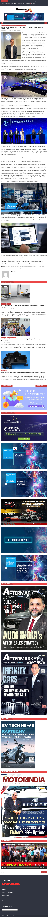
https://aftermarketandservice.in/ (18, 274)
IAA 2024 (9, 303)
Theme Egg (15, 915)
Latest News (8, 3)
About (3, 3)
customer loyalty (31, 266)
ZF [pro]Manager (18, 268)
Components (23, 25)
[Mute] (43, 867)
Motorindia (11, 30)
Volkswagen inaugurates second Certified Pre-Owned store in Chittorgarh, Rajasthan (41, 385)
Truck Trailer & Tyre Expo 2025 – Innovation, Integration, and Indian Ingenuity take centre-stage (23, 339)
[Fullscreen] (45, 867)
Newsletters (33, 3)
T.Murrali (11, 374)
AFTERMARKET (3, 25)
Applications (3, 337)
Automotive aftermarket (23, 266)
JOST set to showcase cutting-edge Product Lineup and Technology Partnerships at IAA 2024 (23, 306)
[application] (24, 856)
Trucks (15, 337)
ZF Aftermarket (25, 268)
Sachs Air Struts (11, 268)
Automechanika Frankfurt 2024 (7, 4)
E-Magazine (14, 3)
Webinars (28, 3)
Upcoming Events (21, 3)
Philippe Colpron (4, 268)
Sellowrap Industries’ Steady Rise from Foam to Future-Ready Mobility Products (23, 372)
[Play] (2, 867)
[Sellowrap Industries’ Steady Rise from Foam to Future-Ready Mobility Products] (24, 360)
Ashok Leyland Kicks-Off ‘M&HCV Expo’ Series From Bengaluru (7, 385)
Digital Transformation (40, 266)
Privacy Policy (4, 900)
